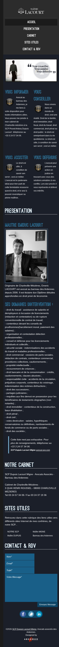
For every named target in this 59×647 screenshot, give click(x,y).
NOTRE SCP (13, 532)
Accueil (31, 22)
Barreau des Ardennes (43, 536)
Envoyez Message (47, 604)
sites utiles (32, 42)
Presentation (31, 29)
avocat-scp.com (43, 450)
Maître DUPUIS (14, 536)
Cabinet (31, 35)
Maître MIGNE (39, 532)
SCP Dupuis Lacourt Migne (24, 629)
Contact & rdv (31, 49)
